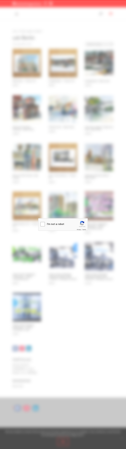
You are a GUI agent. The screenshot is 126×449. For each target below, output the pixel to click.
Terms (84, 229)
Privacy (79, 229)
